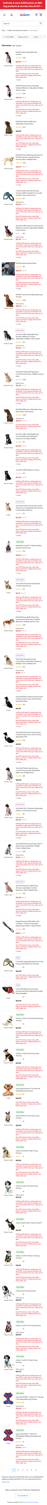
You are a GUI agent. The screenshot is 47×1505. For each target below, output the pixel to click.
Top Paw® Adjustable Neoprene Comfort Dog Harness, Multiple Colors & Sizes (30, 374)
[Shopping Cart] (40, 14)
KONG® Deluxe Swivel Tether (26, 263)
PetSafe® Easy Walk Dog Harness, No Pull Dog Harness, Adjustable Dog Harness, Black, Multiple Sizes (29, 157)
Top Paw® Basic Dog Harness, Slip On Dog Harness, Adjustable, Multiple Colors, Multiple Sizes (29, 846)
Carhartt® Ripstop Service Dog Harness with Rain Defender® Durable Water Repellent (29, 991)
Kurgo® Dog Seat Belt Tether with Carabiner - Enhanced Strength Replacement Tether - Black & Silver (28, 923)
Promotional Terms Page (30, 1502)
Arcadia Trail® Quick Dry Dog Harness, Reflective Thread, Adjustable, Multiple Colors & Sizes (29, 228)
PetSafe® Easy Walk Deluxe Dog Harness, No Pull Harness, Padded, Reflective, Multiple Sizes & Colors (28, 619)
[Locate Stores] (36, 14)
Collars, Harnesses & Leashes (17, 30)
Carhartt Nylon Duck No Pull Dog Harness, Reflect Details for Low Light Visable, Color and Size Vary (29, 193)
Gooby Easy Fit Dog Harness (26, 1291)
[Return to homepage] (25, 14)
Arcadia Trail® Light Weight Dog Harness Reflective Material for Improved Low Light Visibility (27, 436)
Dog (3, 30)
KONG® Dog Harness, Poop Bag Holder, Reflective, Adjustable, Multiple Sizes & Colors (29, 88)
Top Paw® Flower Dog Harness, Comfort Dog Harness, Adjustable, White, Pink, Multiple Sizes (28, 770)
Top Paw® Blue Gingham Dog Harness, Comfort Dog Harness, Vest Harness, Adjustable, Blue (29, 699)
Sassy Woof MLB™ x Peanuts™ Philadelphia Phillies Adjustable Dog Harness (28, 1436)
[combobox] (22, 23)
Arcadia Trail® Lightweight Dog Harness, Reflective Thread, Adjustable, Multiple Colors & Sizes (28, 336)
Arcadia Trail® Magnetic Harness (27, 470)
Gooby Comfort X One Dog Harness (28, 1325)
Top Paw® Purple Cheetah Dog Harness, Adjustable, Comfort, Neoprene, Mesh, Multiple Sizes (27, 888)
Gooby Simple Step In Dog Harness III (29, 1223)
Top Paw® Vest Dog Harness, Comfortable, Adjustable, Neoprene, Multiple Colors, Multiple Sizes (29, 661)
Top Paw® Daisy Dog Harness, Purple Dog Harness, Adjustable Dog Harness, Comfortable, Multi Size (29, 508)
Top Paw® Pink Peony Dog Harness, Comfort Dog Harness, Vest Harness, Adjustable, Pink (28, 734)
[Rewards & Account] (11, 15)
